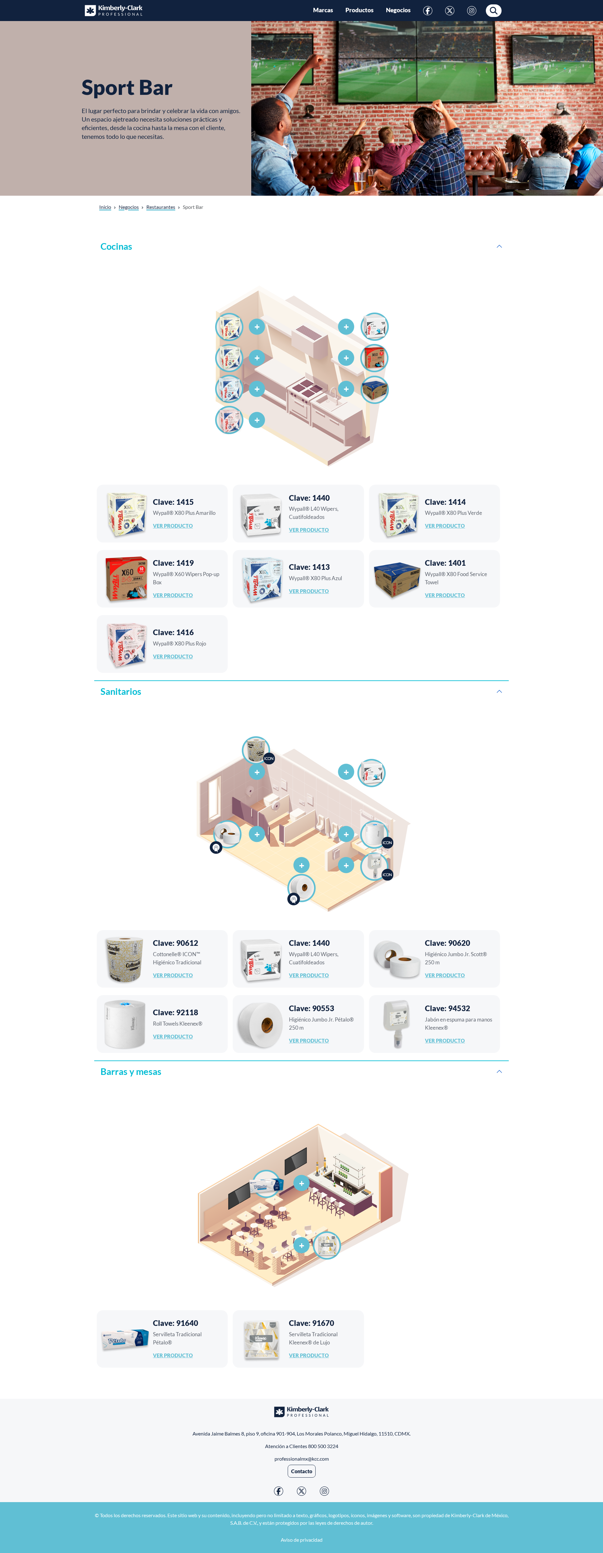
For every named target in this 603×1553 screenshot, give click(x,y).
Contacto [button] (301, 1471)
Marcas (323, 10)
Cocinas (116, 246)
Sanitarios (120, 691)
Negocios (398, 10)
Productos (359, 10)
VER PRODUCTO (173, 526)
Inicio (105, 207)
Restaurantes (160, 207)
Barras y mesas (130, 1071)
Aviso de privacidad (302, 1540)
